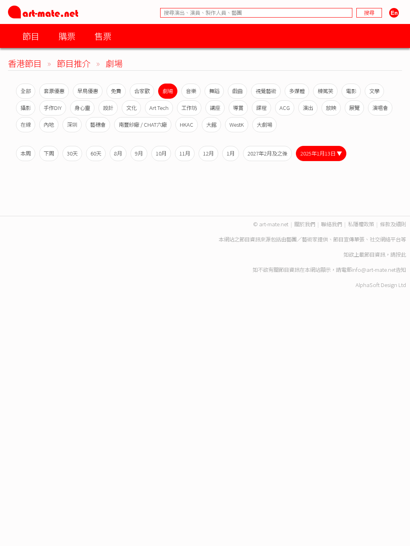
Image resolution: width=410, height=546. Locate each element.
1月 (231, 153)
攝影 (25, 108)
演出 (308, 108)
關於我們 (304, 224)
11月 (184, 153)
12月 (208, 153)
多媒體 (297, 91)
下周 (49, 153)
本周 (25, 153)
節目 (30, 36)
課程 (261, 108)
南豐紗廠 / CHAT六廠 (143, 124)
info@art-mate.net (374, 269)
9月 (139, 153)
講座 (215, 108)
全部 (25, 91)
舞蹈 (214, 91)
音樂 (191, 91)
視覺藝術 (265, 91)
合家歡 (142, 91)
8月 (118, 153)
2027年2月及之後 (267, 153)
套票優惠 (54, 91)
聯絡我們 (331, 224)
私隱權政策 (361, 224)
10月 (161, 153)
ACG (284, 108)
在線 (25, 124)
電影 (351, 91)
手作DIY (53, 108)
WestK (236, 124)
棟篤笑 (325, 91)
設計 (108, 108)
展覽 (354, 108)
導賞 (238, 108)
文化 (131, 108)
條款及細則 (393, 224)
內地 (49, 124)
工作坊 (189, 108)
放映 (331, 108)
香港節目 (25, 63)
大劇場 (264, 124)
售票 (102, 36)
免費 (116, 91)
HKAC (186, 124)
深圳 (72, 124)
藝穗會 (98, 124)
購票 (66, 36)
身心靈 (82, 108)
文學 (374, 91)
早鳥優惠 (87, 91)
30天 (72, 153)
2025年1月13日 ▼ (321, 153)
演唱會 (380, 108)
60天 (95, 153)
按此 (401, 254)
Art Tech (159, 108)
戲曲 (237, 91)
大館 (211, 124)
